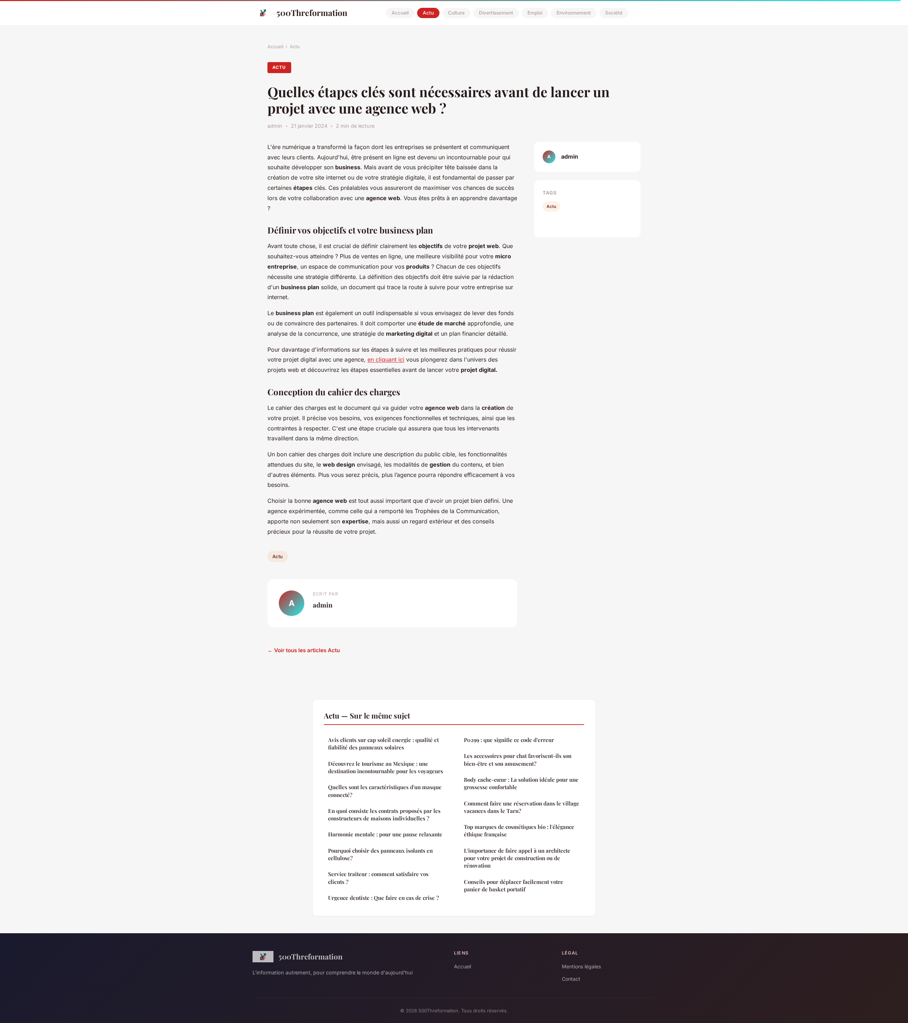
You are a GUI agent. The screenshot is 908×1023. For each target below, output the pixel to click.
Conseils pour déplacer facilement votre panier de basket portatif (513, 885)
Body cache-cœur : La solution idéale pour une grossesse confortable (521, 783)
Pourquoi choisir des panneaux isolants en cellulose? (380, 854)
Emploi (534, 13)
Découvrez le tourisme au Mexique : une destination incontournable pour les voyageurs (385, 767)
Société (613, 13)
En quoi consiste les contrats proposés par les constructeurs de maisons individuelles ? (384, 814)
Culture (456, 13)
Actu (428, 13)
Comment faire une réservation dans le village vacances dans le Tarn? (521, 807)
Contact (571, 979)
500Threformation (311, 12)
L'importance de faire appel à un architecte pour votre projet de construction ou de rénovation (517, 858)
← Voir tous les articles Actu (303, 650)
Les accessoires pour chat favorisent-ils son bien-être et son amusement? (517, 759)
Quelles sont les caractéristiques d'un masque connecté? (385, 790)
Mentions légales (581, 966)
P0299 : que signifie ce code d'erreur (509, 739)
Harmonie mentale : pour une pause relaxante (385, 834)
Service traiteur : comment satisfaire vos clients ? (378, 877)
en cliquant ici (385, 359)
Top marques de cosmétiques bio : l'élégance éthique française (519, 830)
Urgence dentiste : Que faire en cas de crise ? (383, 897)
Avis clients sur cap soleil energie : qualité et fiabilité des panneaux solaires (383, 743)
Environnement (574, 13)
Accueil (400, 13)
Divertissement (496, 13)
